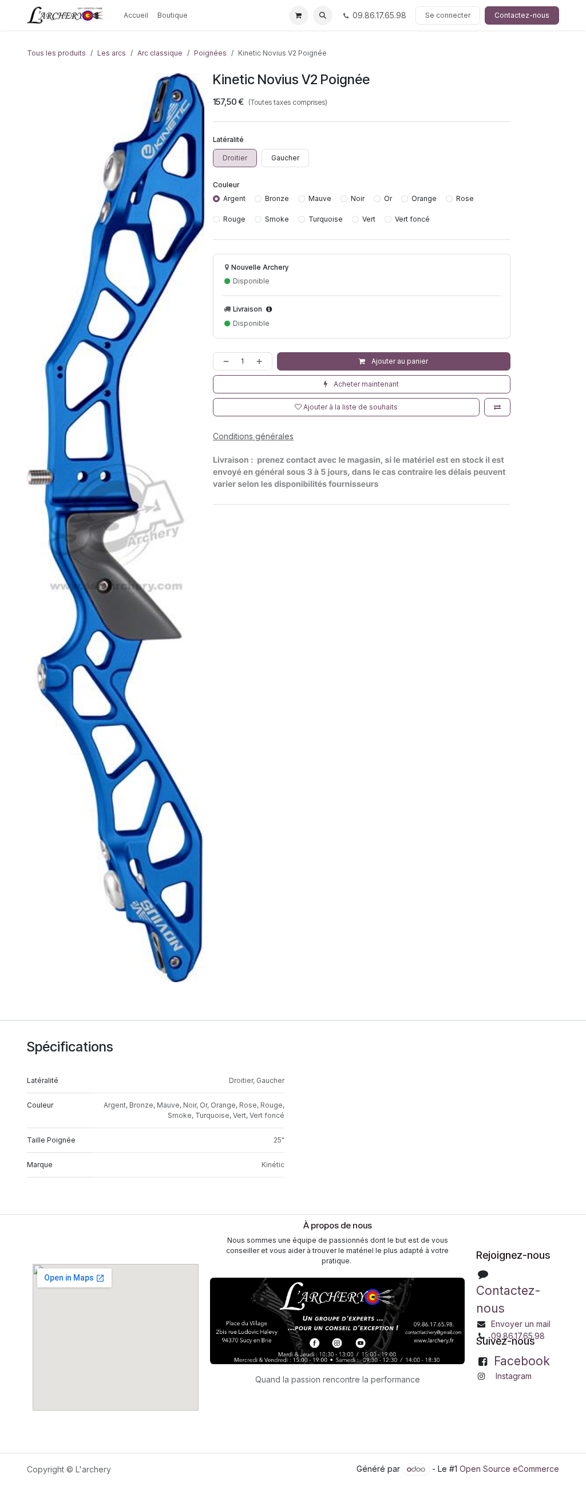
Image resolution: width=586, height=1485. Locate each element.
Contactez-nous (521, 15)
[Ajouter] (261, 361)
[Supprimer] (223, 361)
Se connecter (447, 15)
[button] (322, 15)
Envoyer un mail (521, 1324)
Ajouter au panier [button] (399, 361)
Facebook (522, 1361)
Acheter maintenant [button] (365, 384)
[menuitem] (136, 15)
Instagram (514, 1376)
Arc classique (160, 53)
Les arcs (111, 53)
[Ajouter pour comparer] (497, 407)
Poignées (210, 53)
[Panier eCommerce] (298, 15)
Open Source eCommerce (509, 1469)
